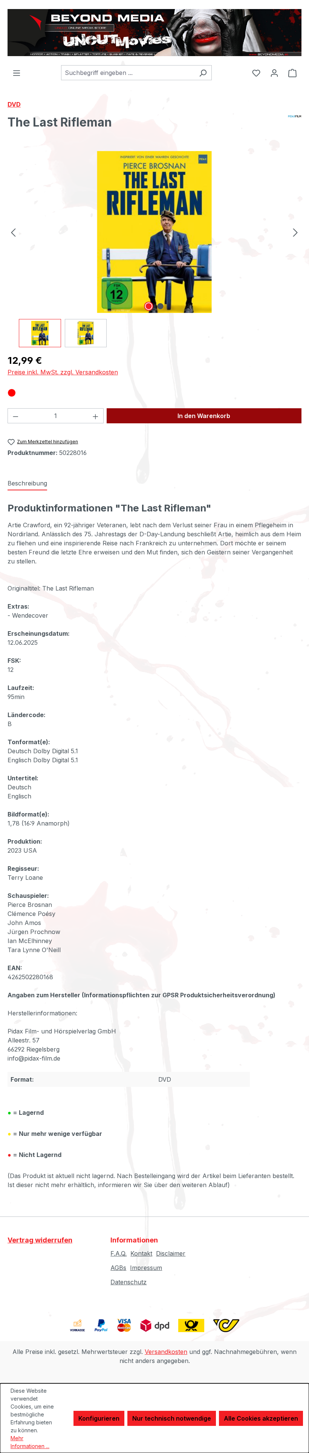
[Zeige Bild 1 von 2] (148, 306)
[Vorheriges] (13, 232)
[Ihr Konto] (274, 72)
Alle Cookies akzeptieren (261, 1418)
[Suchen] (203, 72)
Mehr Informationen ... (30, 1442)
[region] (154, 249)
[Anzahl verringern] (15, 415)
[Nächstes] (295, 232)
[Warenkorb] (292, 72)
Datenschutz (128, 1282)
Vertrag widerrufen (40, 1240)
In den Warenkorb (203, 416)
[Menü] (17, 72)
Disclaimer (170, 1253)
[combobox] (127, 72)
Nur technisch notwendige (171, 1418)
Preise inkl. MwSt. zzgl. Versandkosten (63, 372)
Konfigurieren (98, 1418)
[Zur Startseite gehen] (154, 32)
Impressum (146, 1267)
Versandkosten (166, 1351)
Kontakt (141, 1253)
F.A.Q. (118, 1253)
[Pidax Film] (294, 125)
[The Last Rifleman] (154, 232)
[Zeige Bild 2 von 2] (160, 306)
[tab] (27, 483)
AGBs (118, 1267)
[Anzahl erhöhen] (96, 415)
